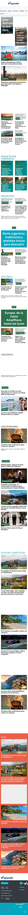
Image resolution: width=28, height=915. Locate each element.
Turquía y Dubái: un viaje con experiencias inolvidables (6, 188)
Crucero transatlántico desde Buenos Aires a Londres (12, 413)
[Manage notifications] (25, 912)
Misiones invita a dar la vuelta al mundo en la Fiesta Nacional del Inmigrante (20, 260)
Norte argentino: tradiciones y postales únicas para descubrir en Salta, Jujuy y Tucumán (14, 242)
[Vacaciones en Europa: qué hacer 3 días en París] (21, 180)
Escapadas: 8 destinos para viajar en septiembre (5, 208)
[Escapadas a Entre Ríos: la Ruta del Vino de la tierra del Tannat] (21, 133)
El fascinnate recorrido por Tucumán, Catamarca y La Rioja (20, 125)
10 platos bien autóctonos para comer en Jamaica (6, 338)
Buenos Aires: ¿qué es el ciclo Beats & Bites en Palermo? (12, 465)
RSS (20, 907)
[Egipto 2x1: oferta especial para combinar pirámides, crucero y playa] (21, 331)
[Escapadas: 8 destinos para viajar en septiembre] (7, 201)
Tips (26, 10)
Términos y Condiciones (7, 913)
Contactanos (19, 904)
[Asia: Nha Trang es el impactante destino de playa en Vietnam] (7, 133)
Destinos (10, 10)
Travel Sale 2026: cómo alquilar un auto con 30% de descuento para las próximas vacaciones (21, 210)
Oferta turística (3, 887)
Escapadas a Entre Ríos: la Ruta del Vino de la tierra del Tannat (20, 141)
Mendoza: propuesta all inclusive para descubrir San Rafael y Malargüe (13, 84)
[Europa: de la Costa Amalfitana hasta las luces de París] (14, 302)
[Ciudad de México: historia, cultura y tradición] (21, 164)
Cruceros (8, 893)
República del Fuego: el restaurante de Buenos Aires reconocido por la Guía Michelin (13, 486)
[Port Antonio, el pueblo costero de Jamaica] (7, 282)
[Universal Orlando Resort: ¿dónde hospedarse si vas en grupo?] (7, 117)
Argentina (21, 10)
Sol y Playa (7, 887)
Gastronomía (9, 895)
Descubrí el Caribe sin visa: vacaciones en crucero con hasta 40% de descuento (13, 392)
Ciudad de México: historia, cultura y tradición (19, 171)
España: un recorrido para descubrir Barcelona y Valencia (7, 171)
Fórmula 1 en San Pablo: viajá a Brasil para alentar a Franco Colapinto (21, 290)
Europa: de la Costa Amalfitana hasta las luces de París (14, 320)
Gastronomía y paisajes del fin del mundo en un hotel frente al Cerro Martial (13, 508)
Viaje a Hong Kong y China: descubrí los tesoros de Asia (11, 63)
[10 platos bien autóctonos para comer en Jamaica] (7, 331)
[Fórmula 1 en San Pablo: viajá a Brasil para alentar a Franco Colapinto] (21, 282)
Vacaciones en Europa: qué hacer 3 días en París (21, 187)
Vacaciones (15, 10)
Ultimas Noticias (8, 898)
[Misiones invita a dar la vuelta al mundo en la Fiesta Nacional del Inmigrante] (21, 252)
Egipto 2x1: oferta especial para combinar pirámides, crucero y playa (20, 339)
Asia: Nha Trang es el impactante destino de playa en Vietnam (6, 140)
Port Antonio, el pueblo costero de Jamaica (6, 288)
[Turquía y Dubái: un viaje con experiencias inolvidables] (7, 180)
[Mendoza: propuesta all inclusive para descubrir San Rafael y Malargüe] (7, 252)
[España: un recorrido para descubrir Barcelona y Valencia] (7, 164)
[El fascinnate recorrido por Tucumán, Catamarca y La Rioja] (21, 117)
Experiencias (9, 890)
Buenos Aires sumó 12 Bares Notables (11, 529)
